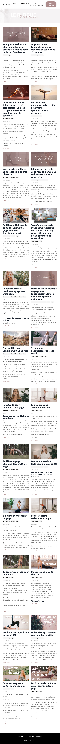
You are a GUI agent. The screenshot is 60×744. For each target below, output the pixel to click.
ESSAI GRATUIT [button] (51, 4)
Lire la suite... (6, 81)
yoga (12, 118)
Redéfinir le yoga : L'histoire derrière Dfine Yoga (15, 464)
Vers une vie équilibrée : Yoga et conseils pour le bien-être (15, 172)
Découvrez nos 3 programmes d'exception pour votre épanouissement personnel (43, 107)
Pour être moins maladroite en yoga (41, 517)
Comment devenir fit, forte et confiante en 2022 (44, 462)
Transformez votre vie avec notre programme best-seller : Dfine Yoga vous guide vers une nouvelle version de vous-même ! (43, 232)
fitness (41, 179)
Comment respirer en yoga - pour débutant (14, 684)
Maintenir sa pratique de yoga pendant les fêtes (43, 634)
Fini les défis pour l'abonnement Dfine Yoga (15, 349)
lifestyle (41, 55)
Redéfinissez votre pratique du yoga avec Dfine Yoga (14, 291)
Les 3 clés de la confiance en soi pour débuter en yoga (43, 686)
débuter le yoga (6, 55)
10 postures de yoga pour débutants (16, 573)
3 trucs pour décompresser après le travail (42, 351)
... (44, 706)
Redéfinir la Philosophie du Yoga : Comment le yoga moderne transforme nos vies (15, 229)
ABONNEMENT (24, 3)
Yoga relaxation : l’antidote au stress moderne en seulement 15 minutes (43, 48)
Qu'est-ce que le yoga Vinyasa (42, 573)
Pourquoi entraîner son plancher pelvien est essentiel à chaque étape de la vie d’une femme (15, 48)
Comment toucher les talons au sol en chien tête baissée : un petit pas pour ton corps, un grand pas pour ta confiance (14, 109)
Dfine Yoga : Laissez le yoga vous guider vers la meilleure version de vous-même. (43, 173)
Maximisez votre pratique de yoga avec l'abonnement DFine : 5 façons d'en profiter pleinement (44, 293)
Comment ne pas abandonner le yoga (41, 406)
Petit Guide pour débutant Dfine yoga (13, 406)
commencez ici (6, 296)
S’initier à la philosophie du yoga (15, 517)
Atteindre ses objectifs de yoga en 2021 (16, 634)
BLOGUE (15, 3)
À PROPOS (33, 4)
